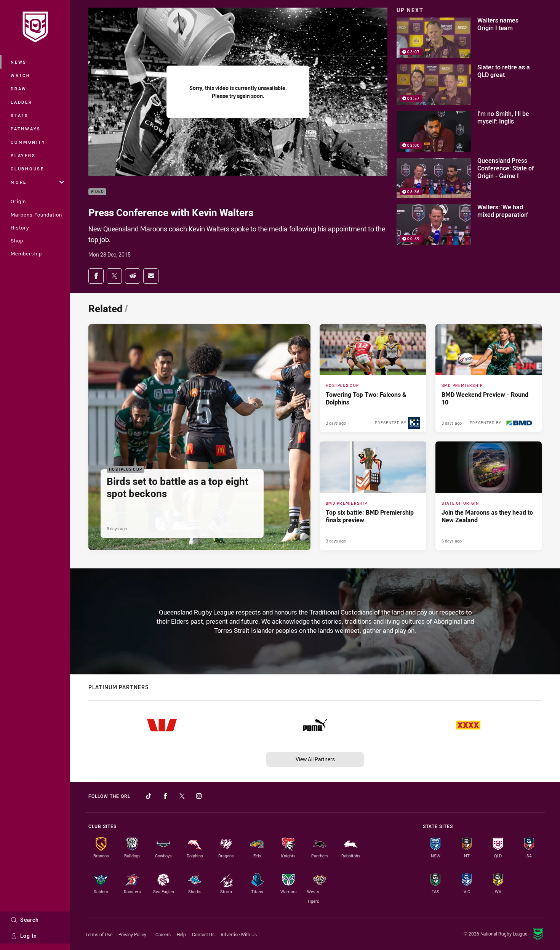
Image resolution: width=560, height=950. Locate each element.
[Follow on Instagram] (199, 796)
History (20, 227)
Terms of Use (98, 934)
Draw (19, 88)
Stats (20, 115)
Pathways (26, 129)
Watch (20, 75)
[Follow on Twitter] (182, 796)
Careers (163, 934)
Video (97, 191)
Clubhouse (27, 169)
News (19, 62)
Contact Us (203, 934)
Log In (28, 935)
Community (28, 142)
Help (181, 934)
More (19, 182)
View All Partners (315, 759)
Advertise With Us (239, 934)
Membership (26, 253)
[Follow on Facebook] (165, 796)
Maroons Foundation (36, 214)
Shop (17, 240)
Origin (18, 201)
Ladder (21, 102)
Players (23, 155)
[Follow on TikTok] (149, 796)
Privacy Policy (132, 934)
